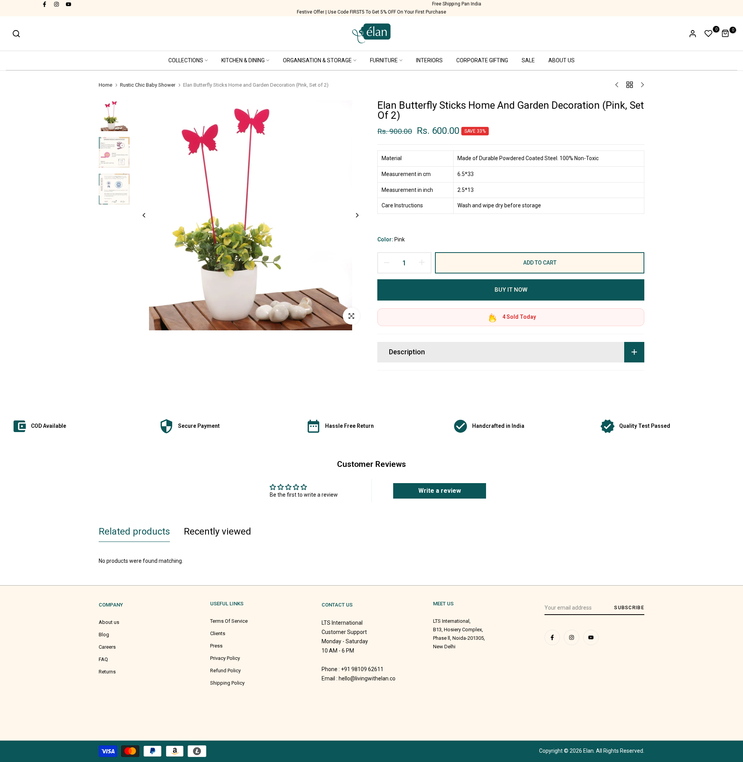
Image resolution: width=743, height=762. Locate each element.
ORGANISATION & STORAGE (317, 60)
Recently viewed (217, 531)
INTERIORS (429, 60)
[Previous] (150, 215)
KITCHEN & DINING (243, 60)
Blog (104, 634)
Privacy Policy (225, 658)
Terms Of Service (229, 621)
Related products (134, 531)
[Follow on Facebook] (45, 4)
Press (216, 646)
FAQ (103, 659)
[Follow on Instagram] (57, 4)
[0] (708, 33)
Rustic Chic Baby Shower (147, 85)
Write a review (439, 490)
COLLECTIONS (185, 60)
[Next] (351, 215)
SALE (528, 60)
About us (109, 622)
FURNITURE (384, 60)
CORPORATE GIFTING (482, 60)
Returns (107, 672)
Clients (217, 633)
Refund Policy (225, 670)
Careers (107, 647)
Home (105, 85)
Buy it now (511, 289)
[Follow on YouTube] (69, 4)
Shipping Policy (227, 683)
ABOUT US (561, 60)
